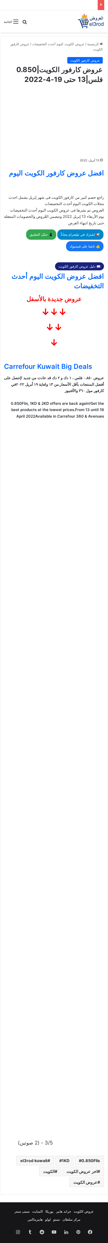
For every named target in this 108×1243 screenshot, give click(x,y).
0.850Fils (90, 1160)
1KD (66, 1160)
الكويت (49, 1171)
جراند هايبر (63, 1211)
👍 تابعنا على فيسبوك (85, 246)
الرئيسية (93, 44)
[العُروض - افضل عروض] (90, 21)
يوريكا (49, 1211)
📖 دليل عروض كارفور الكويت (79, 266)
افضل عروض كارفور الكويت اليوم (56, 173)
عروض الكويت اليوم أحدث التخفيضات (58, 44)
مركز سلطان (71, 1219)
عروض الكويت (85, 1182)
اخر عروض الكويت (82, 1171)
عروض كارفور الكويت (85, 60)
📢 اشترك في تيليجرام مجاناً (80, 234)
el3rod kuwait (33, 1160)
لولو (48, 1219)
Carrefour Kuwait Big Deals (48, 366)
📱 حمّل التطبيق (41, 234)
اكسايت (37, 1211)
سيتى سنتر (22, 1211)
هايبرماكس (35, 1219)
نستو (56, 1219)
